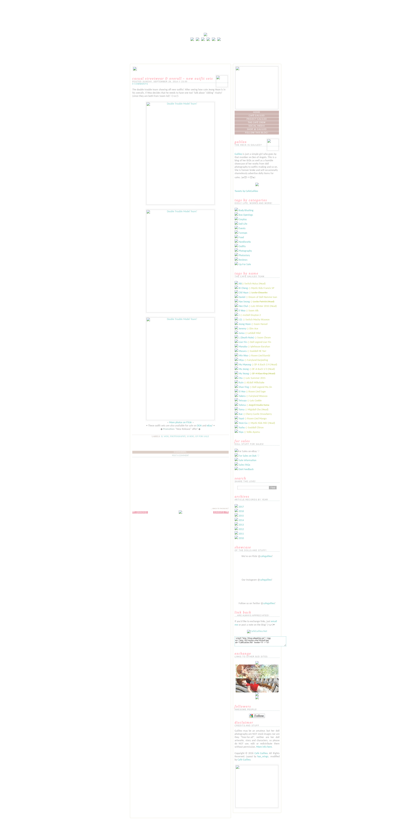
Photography (178, 436)
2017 (241, 507)
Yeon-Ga (243, 423)
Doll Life (243, 224)
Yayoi (241, 418)
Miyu (241, 360)
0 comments (140, 84)
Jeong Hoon (245, 324)
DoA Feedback (246, 469)
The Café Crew (257, 122)
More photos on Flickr (180, 422)
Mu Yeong (244, 373)
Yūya (241, 432)
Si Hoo (190, 436)
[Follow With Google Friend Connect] (257, 717)
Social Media (257, 126)
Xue (241, 414)
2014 (241, 520)
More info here (264, 747)
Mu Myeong (245, 364)
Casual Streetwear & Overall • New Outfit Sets (172, 79)
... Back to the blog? (220, 508)
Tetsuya (243, 400)
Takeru (242, 396)
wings (265, 756)
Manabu (243, 346)
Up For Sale (245, 264)
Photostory (244, 255)
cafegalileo (266, 556)
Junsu (241, 333)
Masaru (243, 351)
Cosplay (243, 219)
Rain (241, 382)
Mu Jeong (244, 369)
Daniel (242, 297)
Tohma (242, 405)
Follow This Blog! (256, 133)
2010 (241, 538)
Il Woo (165, 436)
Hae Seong (244, 301)
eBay (209, 425)
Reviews (243, 260)
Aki (240, 283)
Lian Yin (243, 342)
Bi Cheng (243, 288)
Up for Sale (202, 436)
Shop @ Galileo (257, 129)
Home (256, 112)
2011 (241, 534)
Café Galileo (257, 116)
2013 (241, 525)
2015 (241, 516)
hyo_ (259, 756)
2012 (241, 529)
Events (242, 228)
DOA (199, 425)
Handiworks (245, 242)
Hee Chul (243, 306)
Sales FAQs (244, 465)
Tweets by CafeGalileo (246, 191)
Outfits (242, 246)
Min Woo (243, 355)
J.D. (240, 319)
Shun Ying (244, 387)
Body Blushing (246, 210)
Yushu (242, 427)
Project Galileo (257, 119)
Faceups (243, 233)
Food (241, 237)
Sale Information (247, 460)
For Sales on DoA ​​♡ (249, 456)
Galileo (238, 154)
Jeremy (242, 328)
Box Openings (246, 215)
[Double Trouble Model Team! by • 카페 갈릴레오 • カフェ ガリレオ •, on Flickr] (180, 204)
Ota (241, 378)
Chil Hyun (243, 292)
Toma (241, 409)
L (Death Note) (246, 337)
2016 (241, 511)
